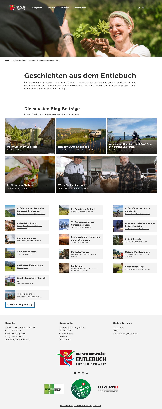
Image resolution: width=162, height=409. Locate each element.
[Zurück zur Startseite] (17, 8)
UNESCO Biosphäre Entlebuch (15, 60)
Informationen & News (46, 60)
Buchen (65, 7)
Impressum (86, 405)
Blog (115, 330)
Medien (63, 336)
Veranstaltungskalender (125, 333)
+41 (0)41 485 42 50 (14, 336)
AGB (76, 405)
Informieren (80, 7)
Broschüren (65, 339)
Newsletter (118, 327)
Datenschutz (66, 405)
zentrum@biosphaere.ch (17, 339)
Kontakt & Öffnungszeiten (72, 327)
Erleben (51, 7)
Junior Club (65, 330)
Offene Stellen (66, 333)
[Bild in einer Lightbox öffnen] (81, 359)
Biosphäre (37, 7)
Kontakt (97, 405)
